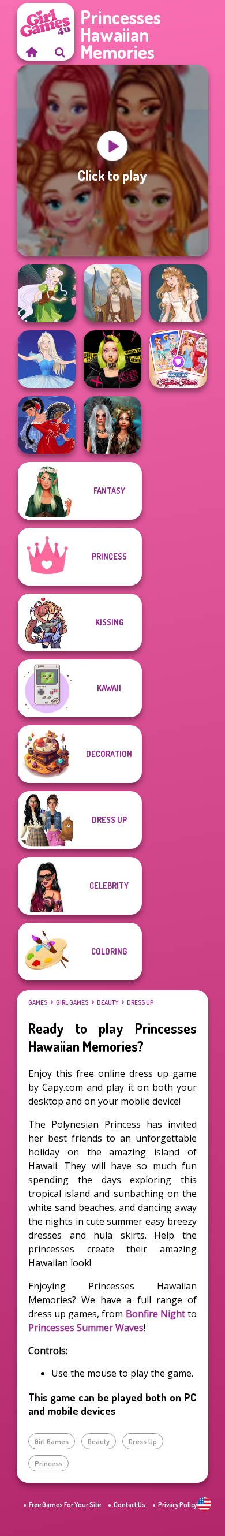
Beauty (107, 1002)
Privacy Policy (177, 1504)
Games (37, 1002)
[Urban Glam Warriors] (112, 359)
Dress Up (140, 1002)
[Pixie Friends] (47, 293)
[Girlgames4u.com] (31, 52)
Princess (48, 1463)
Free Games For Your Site (65, 1504)
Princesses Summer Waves (86, 1327)
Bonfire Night (155, 1313)
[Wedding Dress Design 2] (178, 293)
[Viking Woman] (112, 293)
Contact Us (129, 1504)
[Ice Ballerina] (47, 359)
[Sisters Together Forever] (178, 359)
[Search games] (60, 52)
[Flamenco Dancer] (47, 425)
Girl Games (72, 1002)
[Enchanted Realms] (112, 425)
